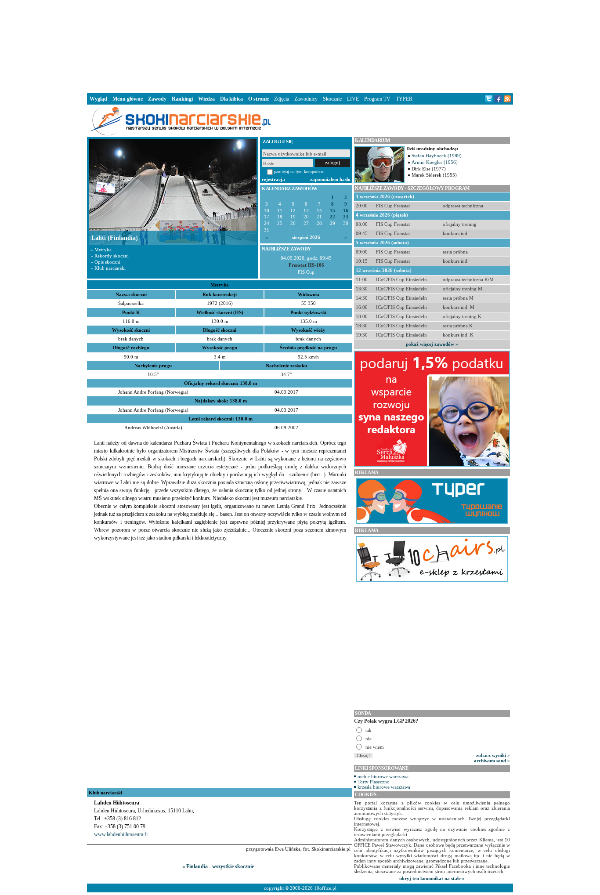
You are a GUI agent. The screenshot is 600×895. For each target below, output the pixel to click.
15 (332, 210)
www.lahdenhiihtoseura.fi (121, 834)
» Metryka (101, 249)
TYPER (404, 99)
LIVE (353, 99)
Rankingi (182, 99)
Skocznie (332, 99)
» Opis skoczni (105, 262)
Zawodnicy (306, 99)
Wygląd (98, 99)
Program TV (377, 99)
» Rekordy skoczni (109, 255)
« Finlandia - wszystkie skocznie (218, 866)
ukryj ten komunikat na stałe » (432, 878)
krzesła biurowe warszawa (384, 787)
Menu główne (127, 99)
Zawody (157, 99)
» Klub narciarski (108, 268)
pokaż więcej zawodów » (432, 344)
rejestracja (273, 179)
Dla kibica (231, 99)
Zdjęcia (281, 99)
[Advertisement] (300, 46)
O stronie (258, 99)
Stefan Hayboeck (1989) (437, 155)
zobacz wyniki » (493, 755)
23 (345, 216)
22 (332, 216)
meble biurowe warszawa (383, 776)
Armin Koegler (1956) (435, 162)
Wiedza (206, 99)
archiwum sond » (492, 760)
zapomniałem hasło (330, 179)
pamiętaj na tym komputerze (299, 171)
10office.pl (325, 888)
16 (345, 210)
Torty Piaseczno (374, 781)
